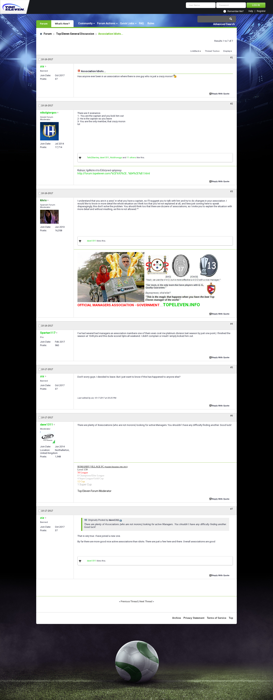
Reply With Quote (220, 94)
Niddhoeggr (116, 157)
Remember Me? (235, 11)
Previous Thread (129, 601)
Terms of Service (216, 618)
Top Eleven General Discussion (75, 33)
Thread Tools (211, 51)
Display (226, 51)
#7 (231, 509)
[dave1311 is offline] (47, 437)
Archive (176, 618)
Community (85, 23)
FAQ (141, 23)
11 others (131, 157)
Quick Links (127, 23)
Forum (44, 23)
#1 (231, 57)
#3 (231, 191)
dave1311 (104, 157)
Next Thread (145, 601)
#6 (231, 415)
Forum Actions (106, 23)
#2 (231, 103)
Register (261, 11)
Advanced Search (224, 24)
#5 (231, 367)
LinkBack (194, 51)
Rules (150, 23)
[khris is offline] (49, 217)
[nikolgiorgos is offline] (49, 131)
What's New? (62, 23)
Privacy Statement (193, 618)
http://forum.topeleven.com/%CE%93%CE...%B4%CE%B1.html (113, 173)
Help (250, 11)
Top (231, 618)
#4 (231, 324)
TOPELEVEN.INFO (181, 304)
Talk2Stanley (93, 157)
